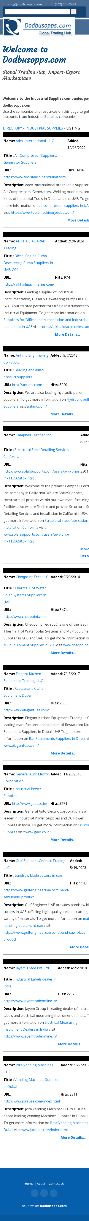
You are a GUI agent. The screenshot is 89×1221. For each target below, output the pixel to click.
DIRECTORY (12, 128)
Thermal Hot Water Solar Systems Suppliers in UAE (24, 595)
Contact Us (56, 1183)
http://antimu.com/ (27, 384)
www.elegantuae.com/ (21, 745)
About (41, 1183)
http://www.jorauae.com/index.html (31, 1101)
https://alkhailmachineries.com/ (28, 284)
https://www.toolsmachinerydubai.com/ (35, 177)
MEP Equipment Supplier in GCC (29, 645)
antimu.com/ (37, 406)
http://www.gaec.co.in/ (29, 803)
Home (29, 1183)
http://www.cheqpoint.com (24, 616)
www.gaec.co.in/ (38, 832)
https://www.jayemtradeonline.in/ (30, 1000)
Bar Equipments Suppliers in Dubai (57, 738)
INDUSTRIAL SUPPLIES (44, 128)
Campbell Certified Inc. (34, 435)
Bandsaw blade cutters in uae (38, 875)
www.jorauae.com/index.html (44, 1129)
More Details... (67, 334)
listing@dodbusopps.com (24, 4)
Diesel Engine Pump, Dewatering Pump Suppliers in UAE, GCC (28, 262)
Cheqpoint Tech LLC (32, 576)
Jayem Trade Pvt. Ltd (32, 968)
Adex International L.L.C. (35, 140)
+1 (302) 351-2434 (62, 4)
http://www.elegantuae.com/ (26, 710)
